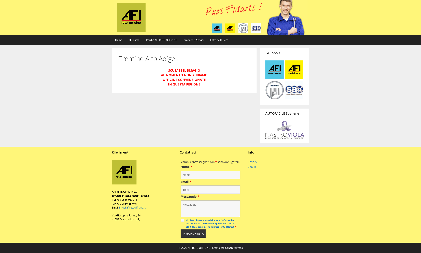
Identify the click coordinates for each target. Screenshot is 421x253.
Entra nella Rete (219, 40)
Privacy (252, 162)
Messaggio (190, 196)
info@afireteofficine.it (132, 207)
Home (118, 40)
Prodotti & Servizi (194, 40)
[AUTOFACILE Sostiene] (284, 130)
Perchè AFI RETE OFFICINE (161, 40)
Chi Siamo (134, 40)
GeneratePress (234, 247)
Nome (186, 167)
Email (186, 182)
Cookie (252, 167)
